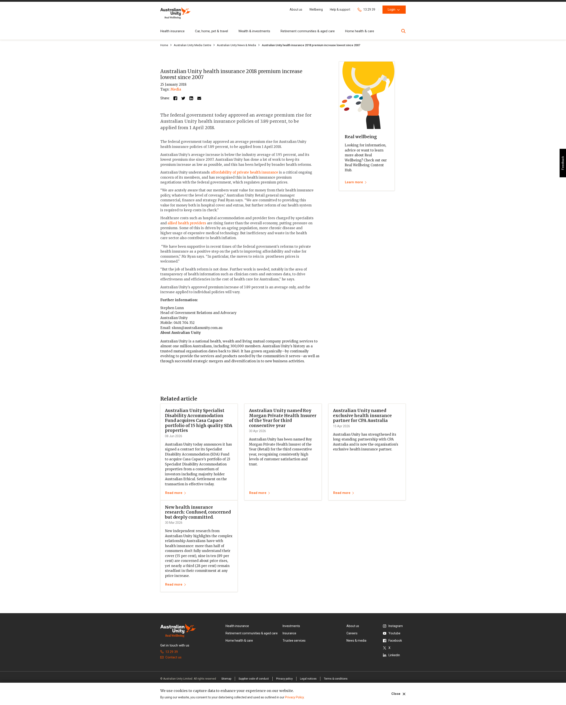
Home (164, 45)
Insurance (289, 633)
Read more (173, 493)
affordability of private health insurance (244, 172)
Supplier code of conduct (254, 678)
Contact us (173, 657)
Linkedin (394, 655)
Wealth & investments (254, 31)
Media (175, 89)
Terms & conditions (336, 678)
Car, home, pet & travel (211, 31)
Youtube (394, 633)
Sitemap (226, 678)
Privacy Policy (294, 697)
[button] (296, 9)
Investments (291, 626)
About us (352, 626)
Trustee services (294, 640)
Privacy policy (284, 678)
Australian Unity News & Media (236, 45)
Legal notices (308, 678)
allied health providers (187, 223)
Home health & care (359, 31)
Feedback (562, 163)
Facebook (395, 640)
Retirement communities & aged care (308, 31)
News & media (356, 640)
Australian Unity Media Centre (192, 45)
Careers (352, 633)
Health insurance (172, 31)
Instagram (395, 626)
